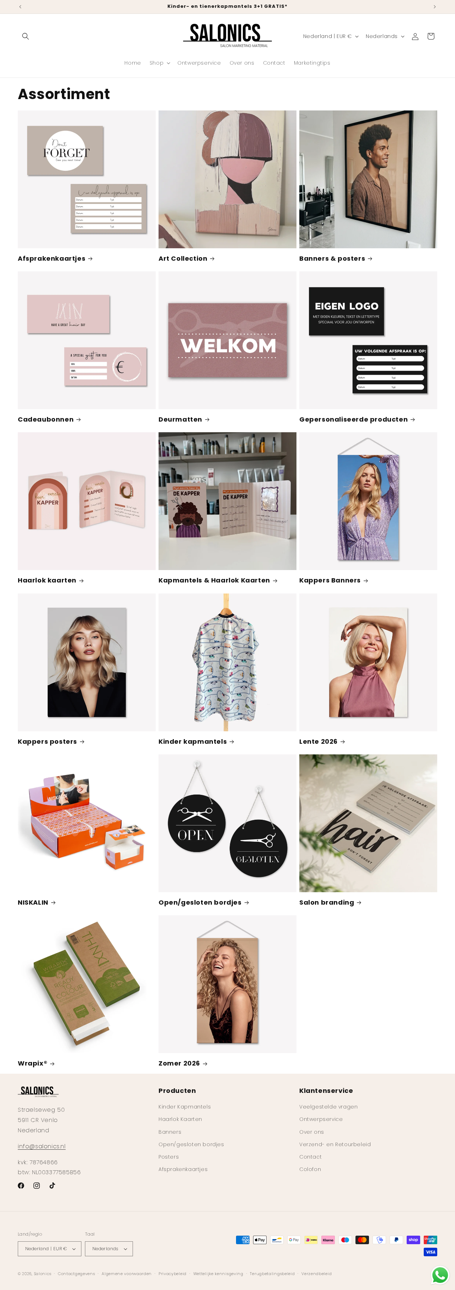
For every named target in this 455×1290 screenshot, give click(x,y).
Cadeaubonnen (46, 419)
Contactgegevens (76, 1274)
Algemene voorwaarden (127, 1274)
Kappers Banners (330, 580)
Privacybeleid (173, 1274)
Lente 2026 (318, 741)
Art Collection (183, 258)
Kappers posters (47, 741)
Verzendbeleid (316, 1274)
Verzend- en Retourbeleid (335, 1144)
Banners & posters (332, 258)
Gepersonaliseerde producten (353, 419)
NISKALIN (33, 902)
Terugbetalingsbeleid (272, 1274)
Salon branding (326, 902)
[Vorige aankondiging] (20, 6)
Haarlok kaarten (47, 580)
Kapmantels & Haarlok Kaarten (214, 580)
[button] (25, 36)
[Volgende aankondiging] (435, 6)
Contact (310, 1156)
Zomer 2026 (179, 1063)
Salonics (43, 1274)
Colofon (310, 1169)
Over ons (311, 1131)
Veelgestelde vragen (328, 1106)
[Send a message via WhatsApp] (440, 1275)
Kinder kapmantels (193, 741)
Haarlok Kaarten (180, 1119)
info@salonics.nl (42, 1146)
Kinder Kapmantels (185, 1106)
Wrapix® (32, 1063)
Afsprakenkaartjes (51, 258)
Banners (170, 1131)
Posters (169, 1156)
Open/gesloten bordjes (200, 902)
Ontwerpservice (321, 1119)
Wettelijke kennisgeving (218, 1274)
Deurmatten (180, 419)
